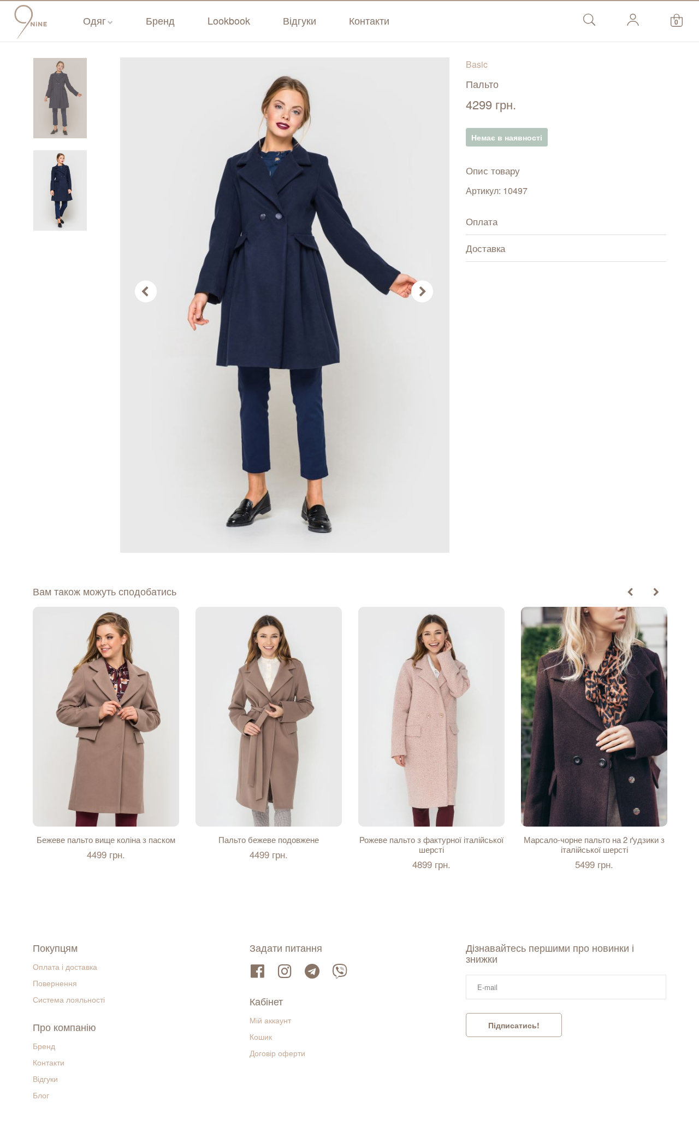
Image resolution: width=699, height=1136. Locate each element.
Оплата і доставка (65, 966)
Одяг (94, 20)
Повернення (55, 982)
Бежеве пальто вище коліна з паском (106, 840)
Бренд (160, 20)
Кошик (261, 1036)
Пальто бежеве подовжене (268, 840)
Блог (41, 1095)
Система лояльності (69, 999)
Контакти (369, 20)
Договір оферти (277, 1052)
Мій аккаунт (270, 1020)
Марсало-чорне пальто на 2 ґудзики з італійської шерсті (594, 844)
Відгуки (299, 20)
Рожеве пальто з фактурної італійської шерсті (431, 844)
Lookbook (229, 20)
